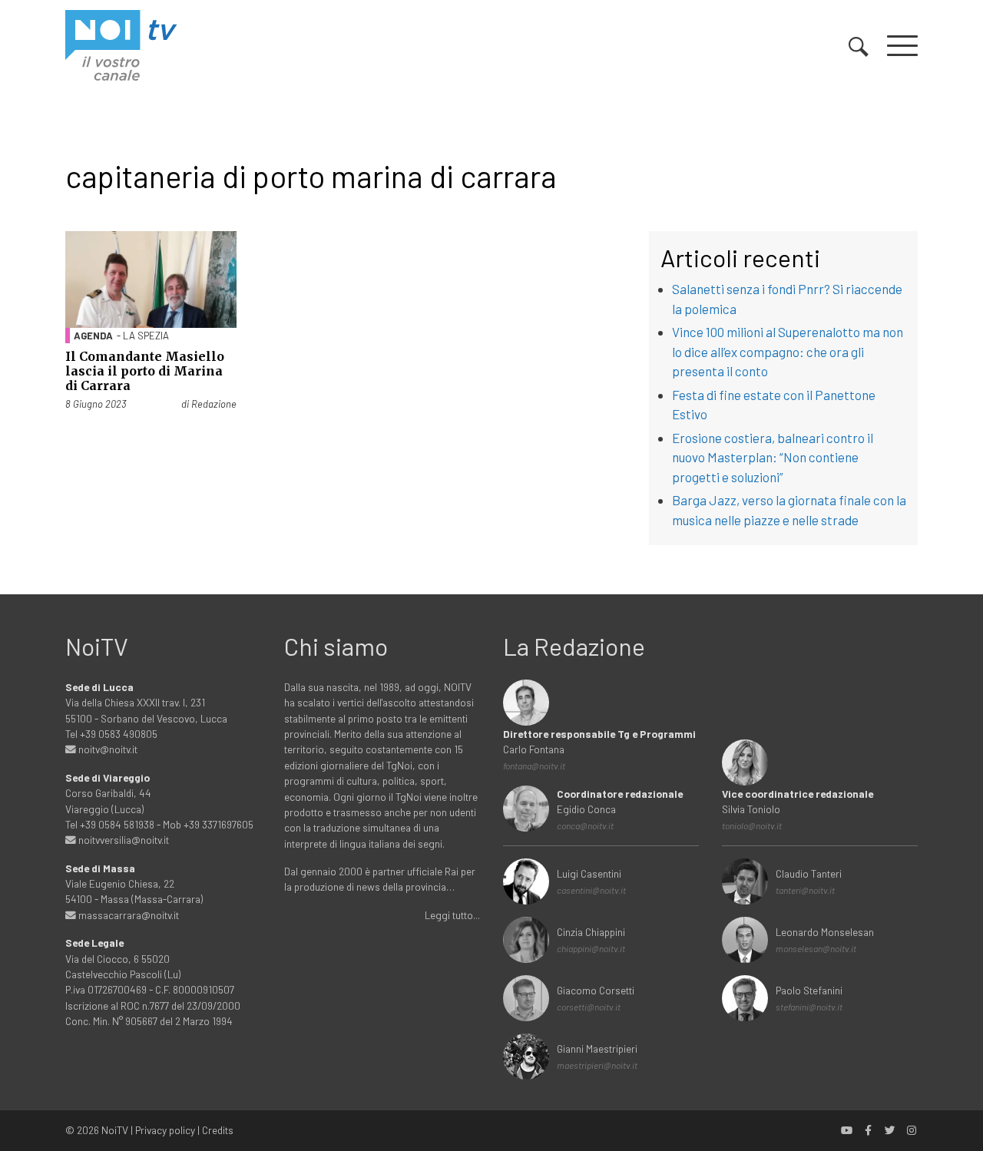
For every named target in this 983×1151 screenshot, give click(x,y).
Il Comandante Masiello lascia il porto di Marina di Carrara (144, 371)
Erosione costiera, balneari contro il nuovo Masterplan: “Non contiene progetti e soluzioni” (772, 457)
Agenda (93, 335)
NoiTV (114, 1129)
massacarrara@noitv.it (127, 914)
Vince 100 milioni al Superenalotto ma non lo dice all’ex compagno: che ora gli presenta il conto (787, 351)
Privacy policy (165, 1129)
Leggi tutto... (452, 914)
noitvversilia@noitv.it (122, 839)
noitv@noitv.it (106, 749)
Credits (217, 1129)
